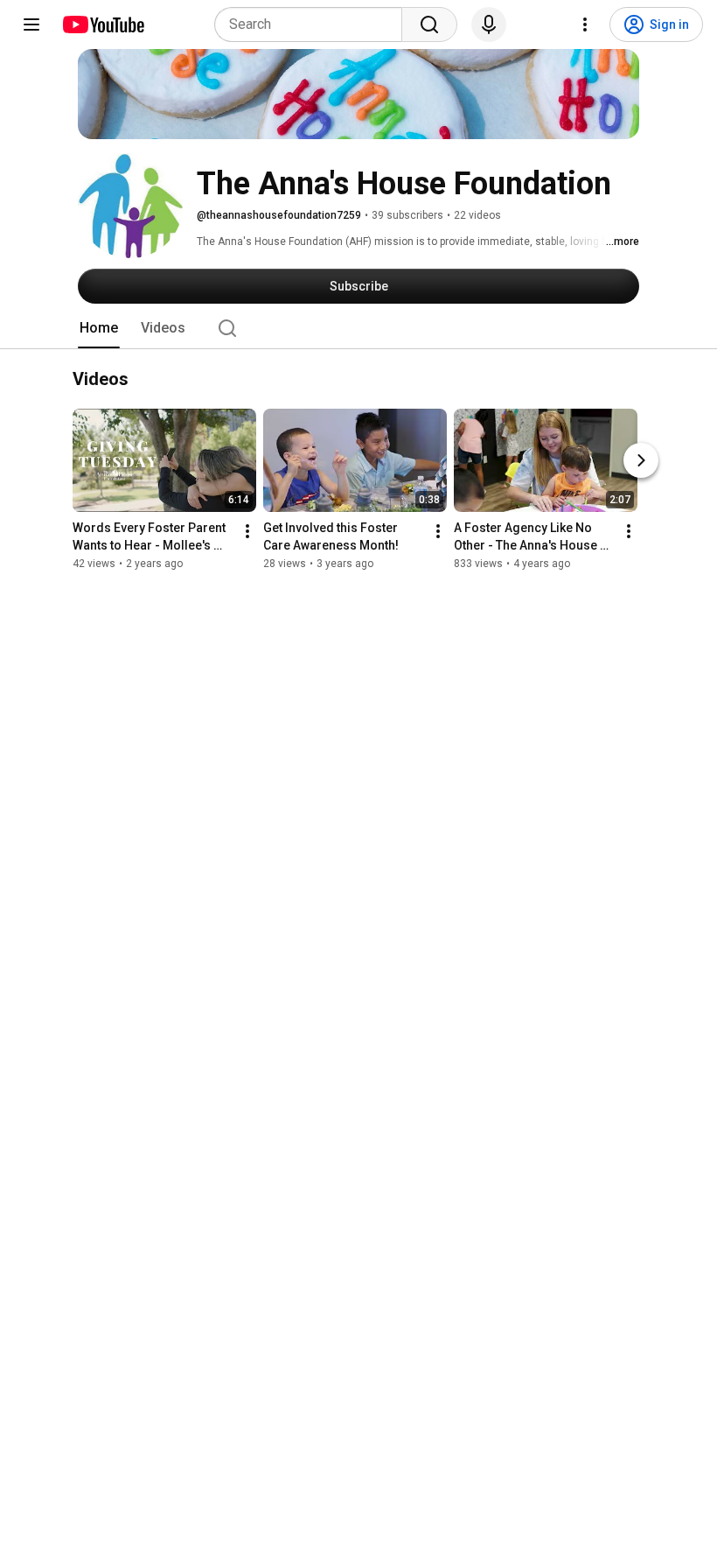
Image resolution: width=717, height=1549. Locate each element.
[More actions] (247, 532)
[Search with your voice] (488, 24)
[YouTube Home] (103, 24)
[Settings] (584, 24)
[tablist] (358, 328)
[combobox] (313, 24)
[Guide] (31, 24)
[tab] (99, 328)
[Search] (429, 24)
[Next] (640, 461)
